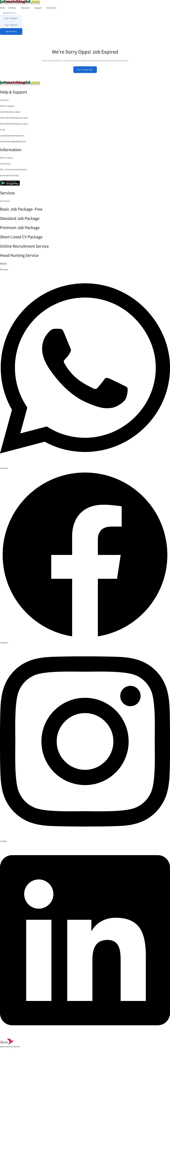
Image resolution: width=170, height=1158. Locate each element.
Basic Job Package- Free (21, 209)
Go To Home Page (85, 70)
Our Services (5, 201)
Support (38, 8)
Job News (12, 8)
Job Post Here (11, 31)
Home (2, 8)
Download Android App (9, 175)
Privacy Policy (5, 163)
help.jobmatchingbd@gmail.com (13, 141)
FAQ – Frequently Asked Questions (13, 169)
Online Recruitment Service (24, 246)
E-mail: (2, 129)
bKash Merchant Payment (10, 1046)
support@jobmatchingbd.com (12, 135)
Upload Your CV (9, 13)
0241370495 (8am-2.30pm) (10, 112)
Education (25, 8)
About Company (6, 157)
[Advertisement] (79, 1107)
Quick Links (51, 8)
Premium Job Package (20, 227)
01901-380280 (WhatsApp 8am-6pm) (14, 124)
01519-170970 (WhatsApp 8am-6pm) (14, 118)
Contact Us (4, 100)
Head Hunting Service (19, 255)
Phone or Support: (7, 106)
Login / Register (10, 18)
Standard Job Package (19, 218)
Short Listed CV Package (21, 237)
